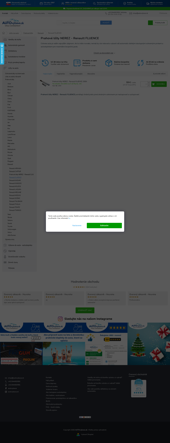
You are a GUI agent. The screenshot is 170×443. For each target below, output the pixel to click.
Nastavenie (76, 225)
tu (69, 218)
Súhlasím (104, 225)
